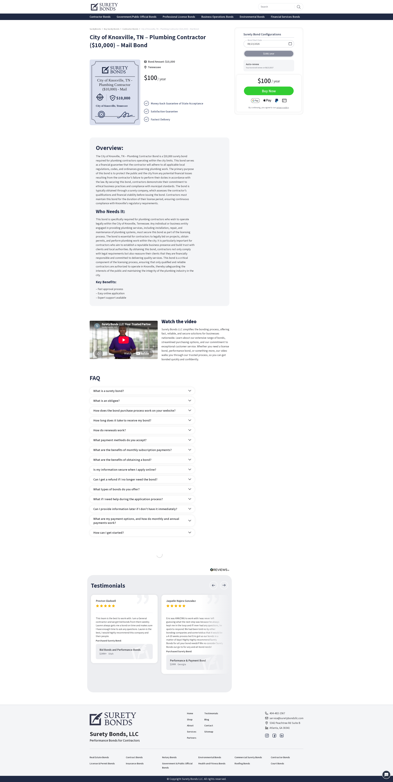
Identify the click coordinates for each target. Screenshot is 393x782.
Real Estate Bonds (99, 757)
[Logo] (115, 718)
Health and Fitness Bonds (211, 763)
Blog (206, 719)
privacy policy (282, 107)
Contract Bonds (134, 757)
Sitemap (208, 731)
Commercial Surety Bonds (248, 757)
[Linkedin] (282, 736)
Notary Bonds (169, 757)
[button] (213, 585)
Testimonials (211, 713)
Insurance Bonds (135, 763)
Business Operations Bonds (217, 16)
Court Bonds (277, 763)
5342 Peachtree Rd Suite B (285, 723)
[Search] (299, 7)
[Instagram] (267, 736)
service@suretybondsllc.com (286, 718)
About (190, 725)
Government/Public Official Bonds (136, 16)
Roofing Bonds (242, 763)
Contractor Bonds (100, 16)
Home (190, 713)
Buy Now (269, 90)
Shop (190, 719)
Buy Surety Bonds (111, 29)
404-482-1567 (277, 713)
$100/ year (268, 53)
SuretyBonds (95, 29)
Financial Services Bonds (285, 16)
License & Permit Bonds (102, 763)
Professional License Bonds (179, 16)
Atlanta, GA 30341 (280, 728)
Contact (208, 725)
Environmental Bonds (252, 16)
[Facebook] (274, 736)
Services (191, 731)
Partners (191, 737)
